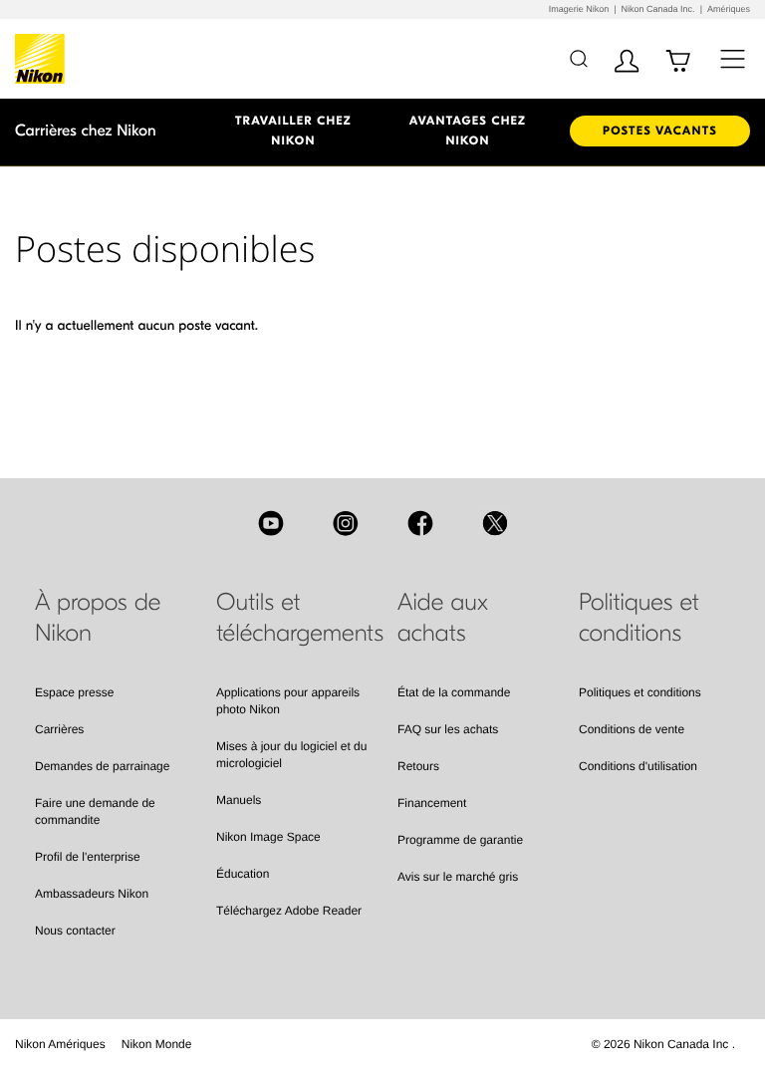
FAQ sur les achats (447, 729)
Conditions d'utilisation (638, 766)
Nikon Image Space (268, 837)
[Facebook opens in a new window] (420, 523)
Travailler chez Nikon (293, 131)
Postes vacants (660, 131)
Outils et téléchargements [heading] (292, 618)
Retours (418, 766)
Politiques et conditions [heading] (639, 618)
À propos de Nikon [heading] (97, 618)
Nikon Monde (157, 1044)
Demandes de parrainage (102, 766)
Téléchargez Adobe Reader (289, 911)
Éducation (242, 874)
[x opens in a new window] (495, 523)
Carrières (59, 729)
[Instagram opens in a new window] (346, 523)
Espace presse (74, 692)
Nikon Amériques (60, 1044)
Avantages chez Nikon (467, 131)
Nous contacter (75, 930)
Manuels (238, 800)
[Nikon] (43, 59)
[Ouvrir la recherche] (578, 58)
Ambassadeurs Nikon (91, 894)
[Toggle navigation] (732, 58)
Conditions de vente (631, 729)
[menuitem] (60, 1044)
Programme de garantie (460, 840)
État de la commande (453, 692)
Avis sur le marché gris (457, 877)
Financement (431, 803)
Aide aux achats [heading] (442, 618)
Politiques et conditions (640, 692)
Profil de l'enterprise (87, 857)
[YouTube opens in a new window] (271, 523)
